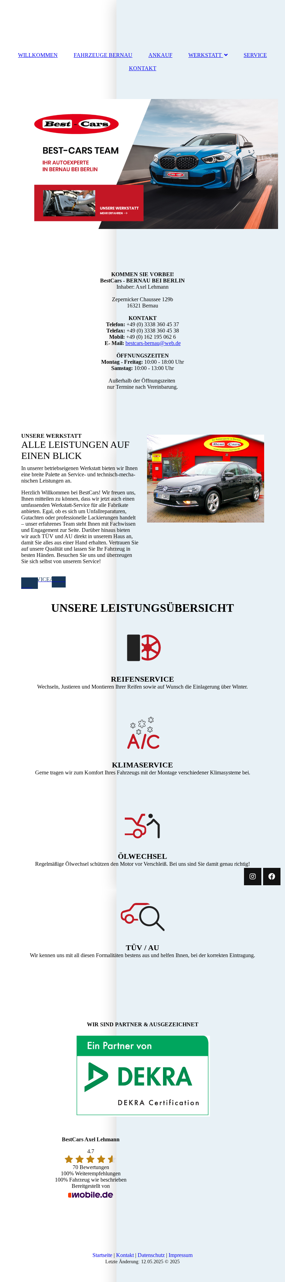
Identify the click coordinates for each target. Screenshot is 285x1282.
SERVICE (255, 55)
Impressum (181, 1255)
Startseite (102, 1255)
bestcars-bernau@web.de (153, 343)
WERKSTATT (205, 55)
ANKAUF (160, 55)
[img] (142, 164)
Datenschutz (151, 1255)
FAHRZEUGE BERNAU (103, 55)
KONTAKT (142, 68)
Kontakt (125, 1255)
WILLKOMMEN (38, 55)
